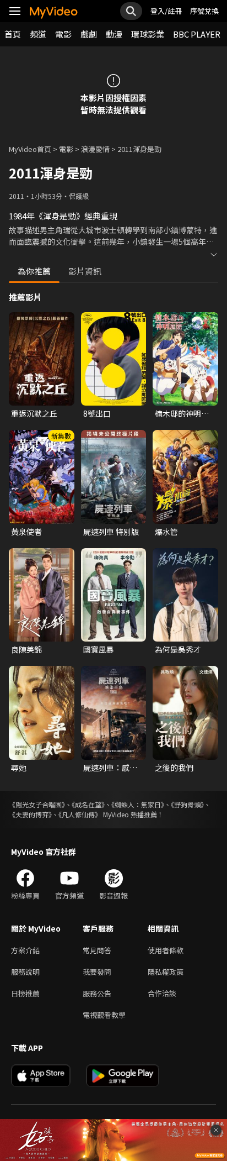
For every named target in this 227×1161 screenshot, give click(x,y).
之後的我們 (174, 767)
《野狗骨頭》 (187, 804)
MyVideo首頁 (30, 149)
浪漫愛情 (95, 149)
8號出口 (97, 413)
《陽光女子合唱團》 (37, 804)
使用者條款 (165, 950)
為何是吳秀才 (178, 649)
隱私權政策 (165, 971)
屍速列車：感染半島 (110, 767)
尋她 (18, 767)
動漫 (114, 34)
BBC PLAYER (196, 34)
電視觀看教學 (104, 1015)
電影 (63, 34)
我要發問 (97, 971)
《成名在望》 (88, 804)
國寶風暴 (98, 649)
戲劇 (88, 34)
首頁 (12, 34)
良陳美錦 (26, 649)
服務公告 (97, 993)
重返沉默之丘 (34, 413)
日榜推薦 (25, 993)
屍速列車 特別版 (111, 531)
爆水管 (166, 531)
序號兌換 (204, 11)
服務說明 (25, 971)
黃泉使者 (26, 531)
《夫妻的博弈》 (30, 814)
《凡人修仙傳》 (79, 814)
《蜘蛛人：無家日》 (137, 804)
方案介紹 (25, 950)
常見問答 (97, 950)
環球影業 (147, 34)
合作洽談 (162, 993)
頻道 (38, 34)
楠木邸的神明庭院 (182, 413)
